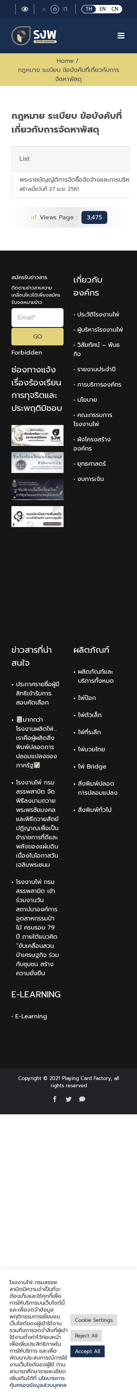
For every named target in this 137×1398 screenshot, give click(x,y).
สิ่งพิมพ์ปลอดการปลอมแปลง (98, 788)
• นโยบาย (85, 399)
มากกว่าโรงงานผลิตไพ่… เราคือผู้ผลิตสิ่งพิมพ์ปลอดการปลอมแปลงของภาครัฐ (36, 742)
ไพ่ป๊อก (87, 698)
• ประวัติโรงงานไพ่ (96, 314)
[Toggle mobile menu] (122, 36)
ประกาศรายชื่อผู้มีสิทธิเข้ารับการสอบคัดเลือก (37, 693)
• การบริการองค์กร (97, 384)
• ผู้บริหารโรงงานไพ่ (98, 329)
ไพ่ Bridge (92, 766)
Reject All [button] (86, 1335)
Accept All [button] (87, 1351)
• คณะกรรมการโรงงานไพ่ (92, 420)
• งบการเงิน (88, 479)
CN (115, 9)
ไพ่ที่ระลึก (89, 732)
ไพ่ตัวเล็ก (90, 715)
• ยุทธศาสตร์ (89, 463)
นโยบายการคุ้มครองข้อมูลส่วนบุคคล (38, 1381)
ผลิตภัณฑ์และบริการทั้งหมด (96, 676)
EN (103, 9)
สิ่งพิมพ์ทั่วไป (95, 810)
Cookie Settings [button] (94, 1320)
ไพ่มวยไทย (91, 749)
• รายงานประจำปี (94, 369)
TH (89, 9)
